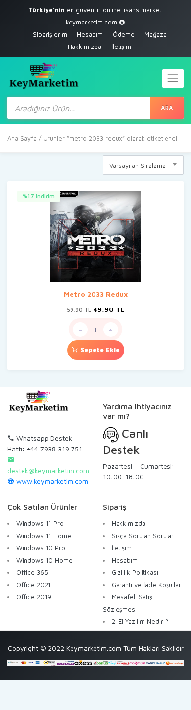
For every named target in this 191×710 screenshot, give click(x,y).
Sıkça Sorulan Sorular (143, 536)
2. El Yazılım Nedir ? (140, 621)
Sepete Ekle (98, 350)
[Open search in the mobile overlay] (95, 108)
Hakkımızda (84, 46)
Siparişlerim (50, 34)
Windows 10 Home (44, 560)
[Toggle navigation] (173, 78)
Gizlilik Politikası (135, 572)
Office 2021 (33, 585)
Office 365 (32, 572)
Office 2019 (33, 597)
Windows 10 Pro (40, 548)
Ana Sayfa (22, 138)
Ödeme (124, 34)
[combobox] (143, 165)
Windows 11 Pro (40, 523)
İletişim (121, 46)
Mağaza (155, 34)
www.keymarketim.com (51, 481)
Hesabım (90, 34)
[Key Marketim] (43, 76)
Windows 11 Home (43, 536)
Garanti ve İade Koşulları (147, 585)
